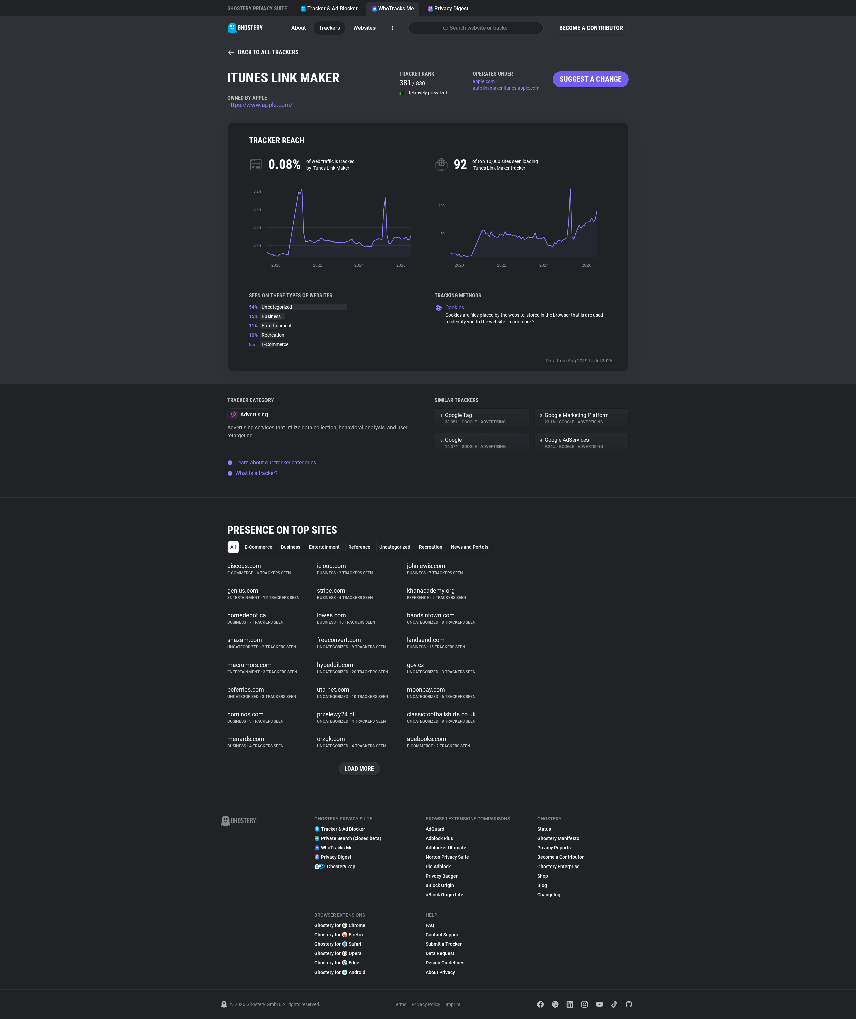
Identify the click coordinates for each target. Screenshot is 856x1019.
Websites (364, 28)
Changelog (548, 894)
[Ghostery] (245, 28)
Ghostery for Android (339, 972)
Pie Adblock (438, 866)
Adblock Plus (439, 838)
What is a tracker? (256, 473)
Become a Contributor (591, 27)
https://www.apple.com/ (259, 104)
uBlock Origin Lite (444, 894)
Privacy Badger (442, 876)
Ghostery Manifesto (558, 838)
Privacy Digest (451, 8)
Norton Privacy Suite (447, 857)
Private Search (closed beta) (351, 838)
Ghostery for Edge (336, 962)
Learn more (519, 321)
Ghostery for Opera (338, 953)
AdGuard (435, 829)
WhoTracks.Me (396, 8)
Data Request (440, 953)
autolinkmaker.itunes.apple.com (506, 88)
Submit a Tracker (444, 944)
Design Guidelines (445, 962)
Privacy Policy (426, 1004)
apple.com (484, 81)
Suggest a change (591, 79)
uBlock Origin (440, 885)
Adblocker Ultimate (446, 847)
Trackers (329, 28)
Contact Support (443, 934)
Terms (400, 1004)
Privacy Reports (554, 847)
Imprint (453, 1004)
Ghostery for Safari (337, 944)
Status (544, 829)
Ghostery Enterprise (558, 866)
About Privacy (440, 972)
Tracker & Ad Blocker (332, 8)
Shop (542, 876)
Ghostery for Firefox (339, 934)
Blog (542, 885)
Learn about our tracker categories (275, 462)
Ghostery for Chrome (339, 925)
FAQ (430, 925)
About (298, 28)
